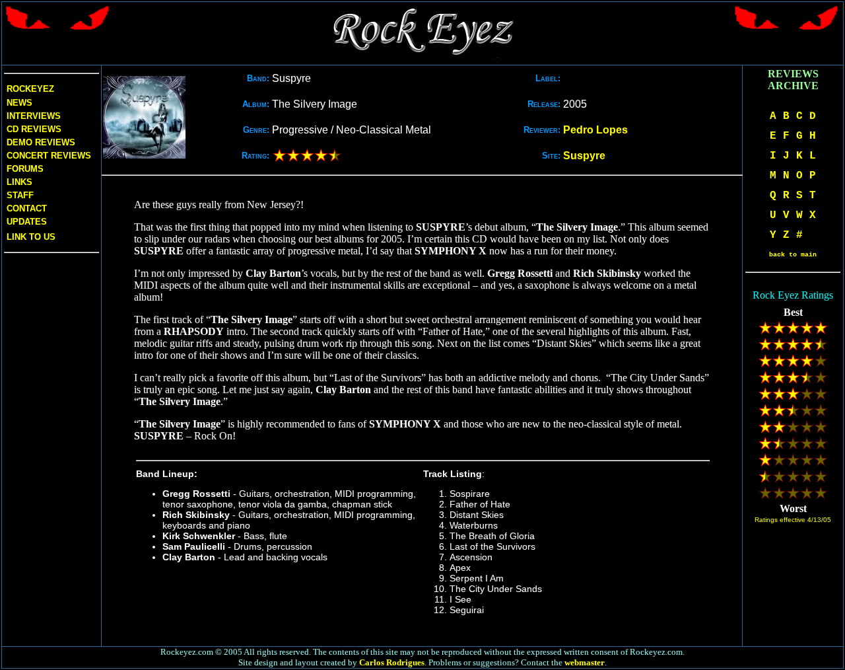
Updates (25, 222)
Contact (27, 208)
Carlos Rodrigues (391, 662)
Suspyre (584, 155)
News (18, 103)
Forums (25, 169)
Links (19, 182)
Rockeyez (30, 89)
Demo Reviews (39, 142)
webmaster (584, 662)
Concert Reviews (49, 156)
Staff (20, 195)
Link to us (29, 237)
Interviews (32, 116)
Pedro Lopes (595, 129)
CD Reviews (32, 129)
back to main (793, 254)
